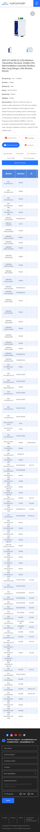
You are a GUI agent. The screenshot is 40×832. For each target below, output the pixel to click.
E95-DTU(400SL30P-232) (9, 528)
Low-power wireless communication (31, 819)
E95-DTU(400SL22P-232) (9, 534)
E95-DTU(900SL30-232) (8, 367)
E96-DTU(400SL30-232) (8, 503)
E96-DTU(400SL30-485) (8, 652)
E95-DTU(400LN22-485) (8, 212)
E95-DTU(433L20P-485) (8, 705)
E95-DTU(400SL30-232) (8, 568)
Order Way (11, 158)
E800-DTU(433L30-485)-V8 (8, 487)
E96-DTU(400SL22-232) (8, 509)
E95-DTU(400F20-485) (8, 448)
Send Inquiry (11, 138)
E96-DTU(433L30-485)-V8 (8, 664)
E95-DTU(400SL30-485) (8, 551)
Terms (21, 818)
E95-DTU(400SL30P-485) (9, 710)
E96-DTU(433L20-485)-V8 (8, 658)
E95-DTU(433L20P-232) (8, 522)
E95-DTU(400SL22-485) (8, 557)
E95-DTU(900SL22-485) (8, 481)
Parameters (20, 153)
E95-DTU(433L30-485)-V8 (8, 540)
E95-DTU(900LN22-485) (8, 205)
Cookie (4, 818)
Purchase (29, 138)
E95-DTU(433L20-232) (8, 563)
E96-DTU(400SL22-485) (8, 647)
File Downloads (11, 145)
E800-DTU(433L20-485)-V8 (8, 493)
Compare (29, 145)
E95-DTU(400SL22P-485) (9, 716)
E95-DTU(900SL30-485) (8, 475)
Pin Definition (32, 153)
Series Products (20, 163)
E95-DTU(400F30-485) (8, 460)
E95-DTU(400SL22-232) (8, 574)
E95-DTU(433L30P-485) (8, 699)
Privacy (12, 818)
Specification (7, 153)
